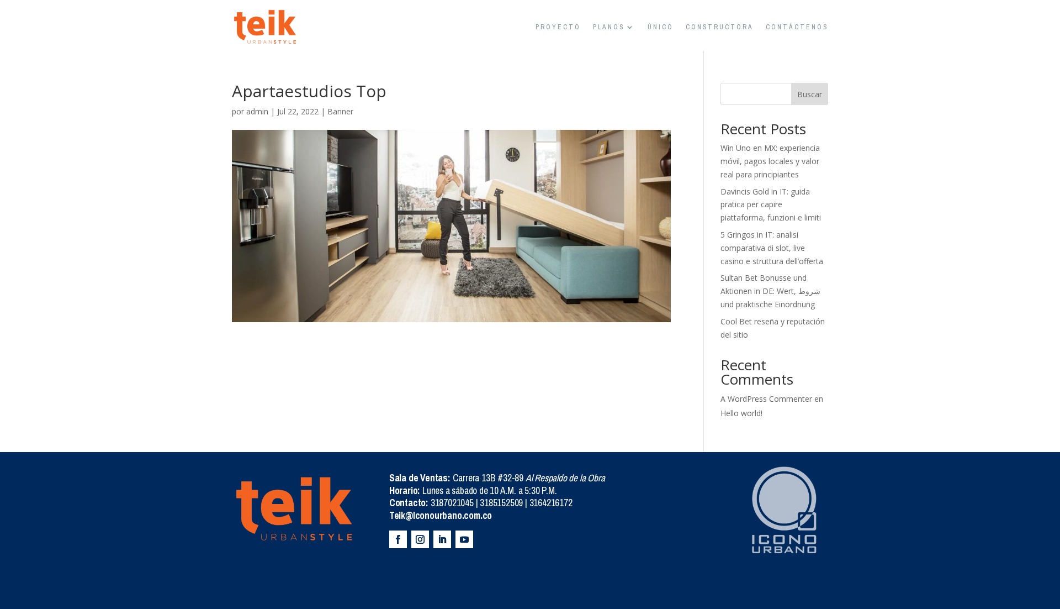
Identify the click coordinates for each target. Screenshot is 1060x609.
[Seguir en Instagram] (420, 539)
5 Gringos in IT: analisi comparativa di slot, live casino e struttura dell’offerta (771, 247)
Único (661, 27)
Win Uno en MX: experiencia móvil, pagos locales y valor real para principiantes (770, 161)
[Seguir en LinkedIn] (442, 539)
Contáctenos (797, 27)
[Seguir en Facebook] (398, 539)
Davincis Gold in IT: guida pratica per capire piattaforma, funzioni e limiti (770, 204)
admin (257, 111)
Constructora (720, 27)
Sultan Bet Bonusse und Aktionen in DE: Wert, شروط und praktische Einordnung (770, 290)
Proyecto (558, 27)
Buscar (809, 94)
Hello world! (741, 413)
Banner (340, 111)
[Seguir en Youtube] (464, 539)
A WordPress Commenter (766, 398)
